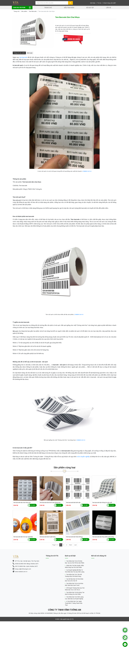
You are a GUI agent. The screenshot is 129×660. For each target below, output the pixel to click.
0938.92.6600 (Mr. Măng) (74, 43)
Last (75, 545)
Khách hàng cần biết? (109, 3)
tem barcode (23, 57)
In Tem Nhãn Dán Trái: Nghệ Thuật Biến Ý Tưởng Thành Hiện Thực (73, 603)
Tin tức (99, 3)
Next (70, 545)
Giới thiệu (92, 3)
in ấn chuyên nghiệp (83, 456)
